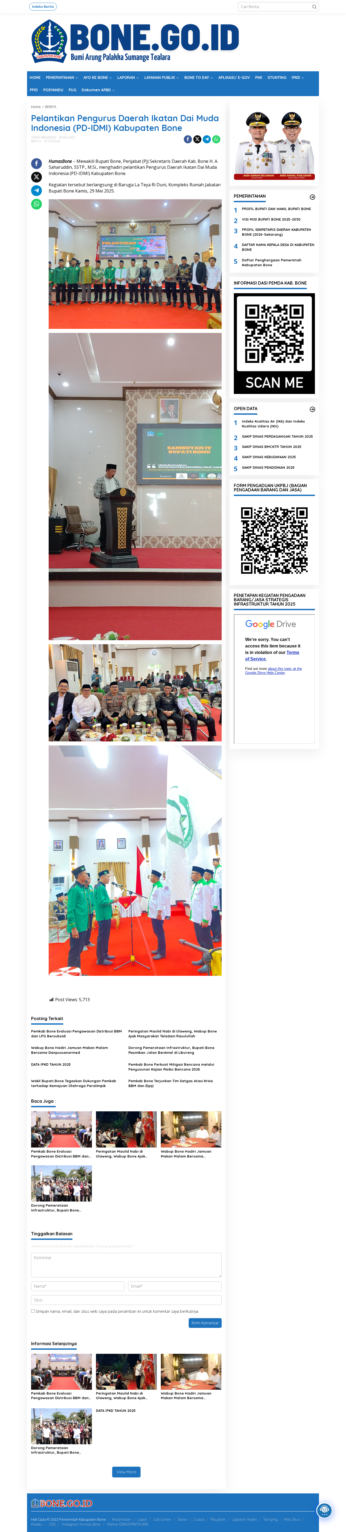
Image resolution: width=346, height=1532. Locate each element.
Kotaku (37, 1524)
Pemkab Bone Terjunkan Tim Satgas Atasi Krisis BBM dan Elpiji (170, 1083)
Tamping (270, 1519)
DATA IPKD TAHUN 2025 (51, 1064)
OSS (52, 1524)
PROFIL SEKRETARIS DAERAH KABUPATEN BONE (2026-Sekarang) (276, 232)
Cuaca (199, 1519)
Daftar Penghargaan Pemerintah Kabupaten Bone (271, 262)
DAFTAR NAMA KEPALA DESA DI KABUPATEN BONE (278, 247)
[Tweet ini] (197, 139)
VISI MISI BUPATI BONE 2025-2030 (271, 219)
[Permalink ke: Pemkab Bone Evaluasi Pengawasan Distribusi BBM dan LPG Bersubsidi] (61, 1129)
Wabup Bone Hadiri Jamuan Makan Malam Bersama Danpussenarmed (69, 1050)
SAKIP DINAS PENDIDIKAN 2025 (268, 467)
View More (126, 1471)
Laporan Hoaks (244, 1519)
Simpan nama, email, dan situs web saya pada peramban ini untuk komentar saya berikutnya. (117, 1311)
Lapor (142, 1519)
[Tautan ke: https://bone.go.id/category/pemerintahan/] (312, 197)
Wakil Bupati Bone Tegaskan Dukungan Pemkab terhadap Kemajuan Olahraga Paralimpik (73, 1083)
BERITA (36, 141)
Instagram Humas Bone (81, 1524)
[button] (314, 6)
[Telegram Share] (207, 139)
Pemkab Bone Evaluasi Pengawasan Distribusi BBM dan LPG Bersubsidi (76, 1033)
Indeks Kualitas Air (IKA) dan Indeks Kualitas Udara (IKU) (273, 423)
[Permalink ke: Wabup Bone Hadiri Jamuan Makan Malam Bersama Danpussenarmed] (191, 1129)
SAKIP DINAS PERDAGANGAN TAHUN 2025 (277, 436)
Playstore (218, 1519)
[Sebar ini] (188, 139)
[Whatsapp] (216, 139)
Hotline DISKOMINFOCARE (127, 1524)
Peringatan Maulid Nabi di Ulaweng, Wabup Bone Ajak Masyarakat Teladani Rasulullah (172, 1033)
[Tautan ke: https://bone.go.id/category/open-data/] (312, 409)
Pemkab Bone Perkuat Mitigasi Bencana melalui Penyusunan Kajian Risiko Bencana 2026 (171, 1066)
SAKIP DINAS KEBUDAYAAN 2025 (269, 457)
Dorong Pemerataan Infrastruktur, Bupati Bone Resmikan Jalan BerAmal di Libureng (171, 1050)
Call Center (162, 1519)
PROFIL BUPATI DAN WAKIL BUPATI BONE (276, 209)
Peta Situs (292, 1519)
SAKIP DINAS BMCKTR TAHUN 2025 (271, 446)
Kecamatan (121, 1519)
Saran (182, 1519)
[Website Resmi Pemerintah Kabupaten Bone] (173, 42)
